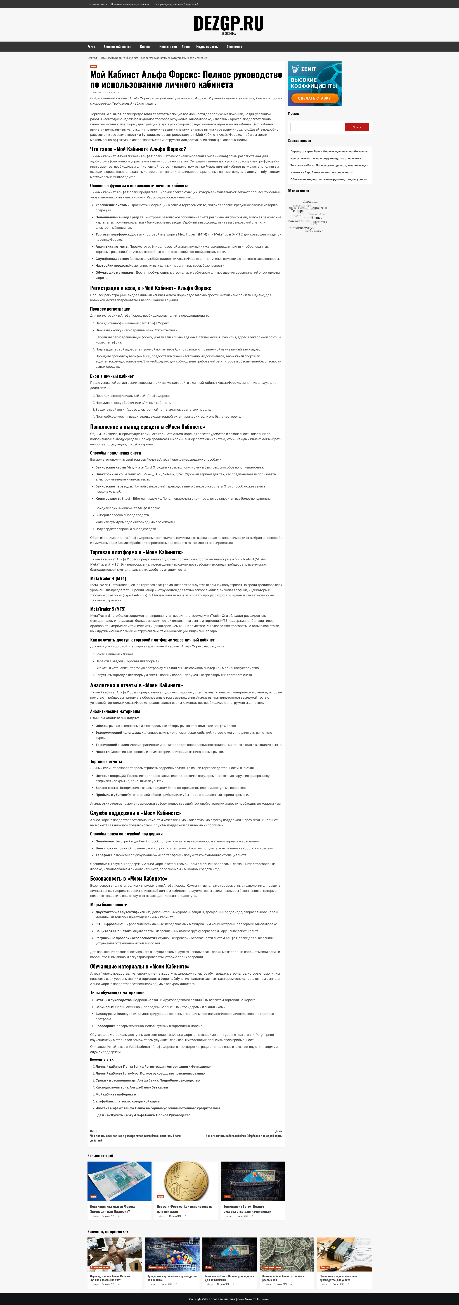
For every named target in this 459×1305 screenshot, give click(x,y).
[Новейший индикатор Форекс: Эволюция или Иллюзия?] (119, 1181)
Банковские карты (100, 1267)
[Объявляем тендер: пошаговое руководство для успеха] (344, 1254)
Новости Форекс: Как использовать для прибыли (184, 1208)
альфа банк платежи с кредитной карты (128, 1101)
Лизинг (186, 46)
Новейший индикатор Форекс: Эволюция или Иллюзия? (113, 1208)
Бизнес (145, 46)
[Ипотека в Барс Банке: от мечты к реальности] (287, 1254)
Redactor (97, 92)
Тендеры (325, 1267)
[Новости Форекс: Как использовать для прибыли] (186, 1181)
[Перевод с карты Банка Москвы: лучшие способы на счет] (114, 1254)
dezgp (96, 1216)
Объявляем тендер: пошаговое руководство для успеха (328, 179)
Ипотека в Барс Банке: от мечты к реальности (321, 172)
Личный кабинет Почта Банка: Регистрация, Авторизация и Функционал (154, 1066)
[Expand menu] (97, 47)
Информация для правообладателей (175, 4)
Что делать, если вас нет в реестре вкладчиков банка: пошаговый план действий (135, 1135)
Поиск (293, 113)
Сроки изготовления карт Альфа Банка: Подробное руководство (148, 1080)
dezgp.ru (228, 22)
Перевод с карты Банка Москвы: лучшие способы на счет (329, 151)
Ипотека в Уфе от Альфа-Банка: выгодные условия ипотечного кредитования (158, 1108)
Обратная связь (97, 4)
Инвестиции (168, 46)
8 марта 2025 (112, 92)
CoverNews (244, 1299)
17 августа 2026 (108, 1216)
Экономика (234, 46)
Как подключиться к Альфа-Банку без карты (132, 1087)
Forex (91, 46)
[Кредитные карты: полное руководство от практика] (172, 1254)
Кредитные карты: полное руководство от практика (325, 158)
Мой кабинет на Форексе (116, 1094)
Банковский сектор (117, 46)
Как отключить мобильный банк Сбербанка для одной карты (244, 1133)
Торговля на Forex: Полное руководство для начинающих (247, 1208)
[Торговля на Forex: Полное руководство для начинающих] (253, 1181)
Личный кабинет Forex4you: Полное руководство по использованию (150, 1073)
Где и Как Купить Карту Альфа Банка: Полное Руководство (143, 1115)
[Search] (369, 46)
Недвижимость (207, 46)
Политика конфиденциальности (130, 4)
